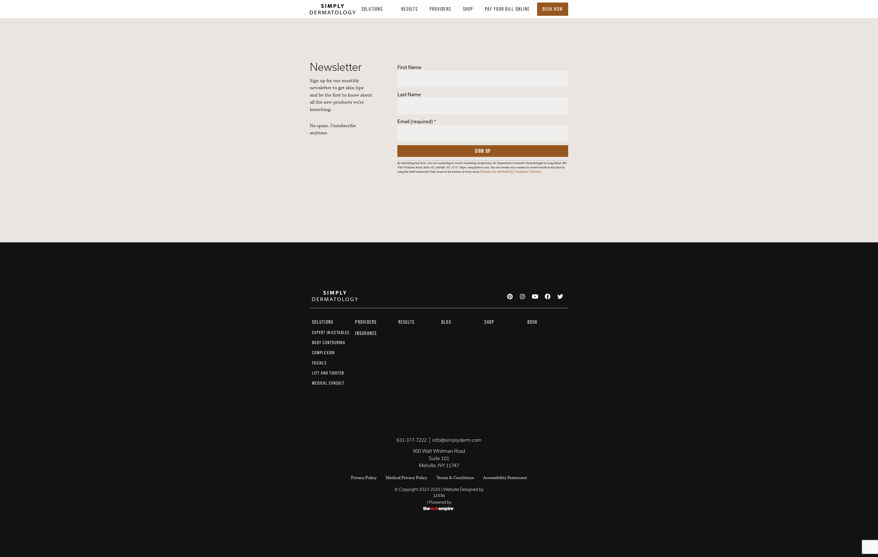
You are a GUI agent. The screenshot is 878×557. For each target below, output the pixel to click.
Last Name (409, 94)
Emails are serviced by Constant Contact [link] (510, 171)
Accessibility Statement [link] (505, 478)
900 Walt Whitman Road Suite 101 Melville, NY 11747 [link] (439, 458)
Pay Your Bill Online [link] (507, 9)
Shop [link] (468, 9)
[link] (333, 9)
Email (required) (416, 121)
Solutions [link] (372, 9)
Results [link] (409, 9)
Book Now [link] (552, 9)
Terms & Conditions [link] (455, 478)
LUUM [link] (439, 495)
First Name (409, 67)
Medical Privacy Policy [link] (406, 478)
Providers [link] (440, 9)
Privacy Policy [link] (364, 478)
